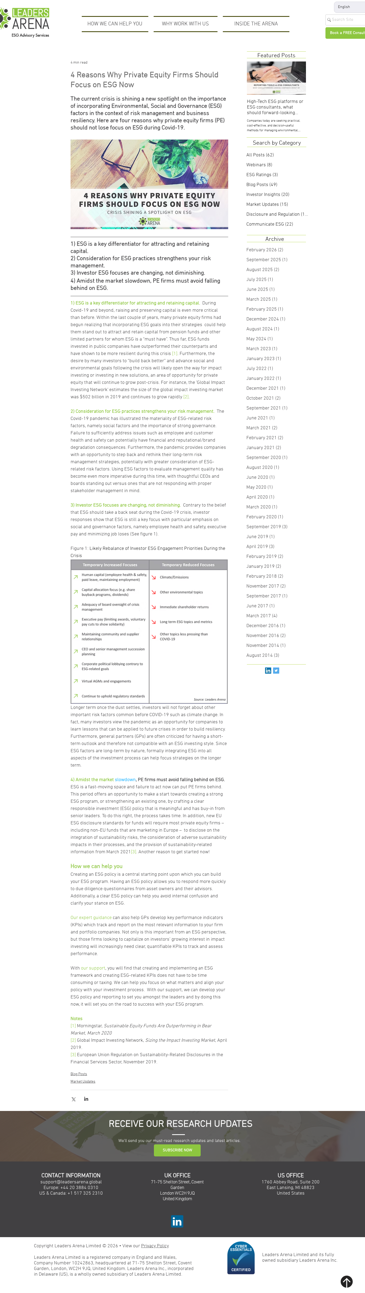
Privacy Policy (155, 1246)
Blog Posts (79, 1074)
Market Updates (83, 1081)
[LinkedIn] (268, 670)
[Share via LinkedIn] (86, 1098)
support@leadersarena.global (71, 1182)
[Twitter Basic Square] (276, 670)
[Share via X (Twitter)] (73, 1098)
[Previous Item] (255, 78)
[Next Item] (297, 78)
